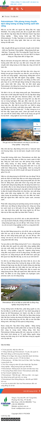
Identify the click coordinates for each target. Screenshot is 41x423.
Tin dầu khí (14, 16)
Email (38, 129)
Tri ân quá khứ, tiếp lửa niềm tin (12, 349)
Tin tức (7, 16)
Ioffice (37, 133)
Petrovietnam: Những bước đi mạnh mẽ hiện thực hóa (20, 368)
